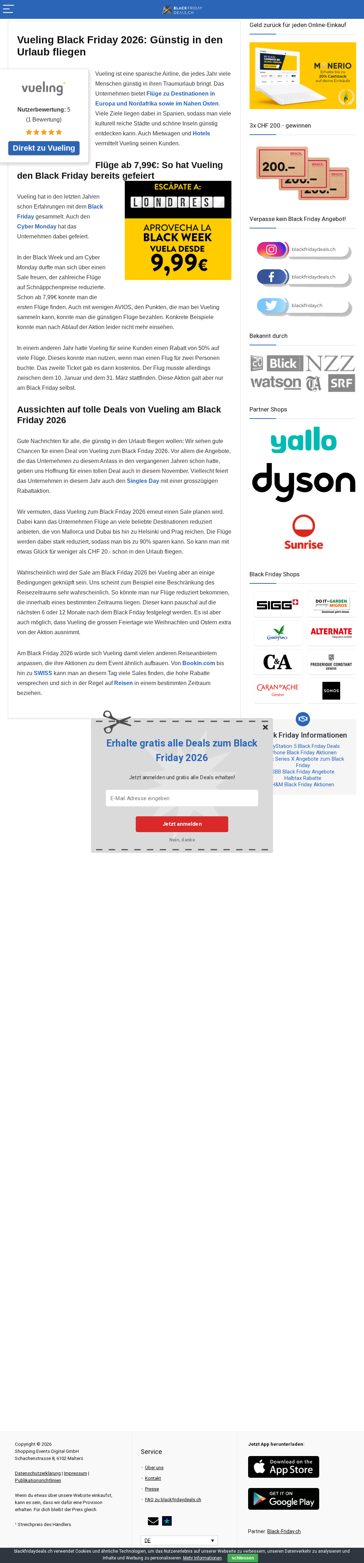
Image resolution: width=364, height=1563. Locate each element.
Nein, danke (182, 839)
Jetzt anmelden (182, 824)
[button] (182, 750)
